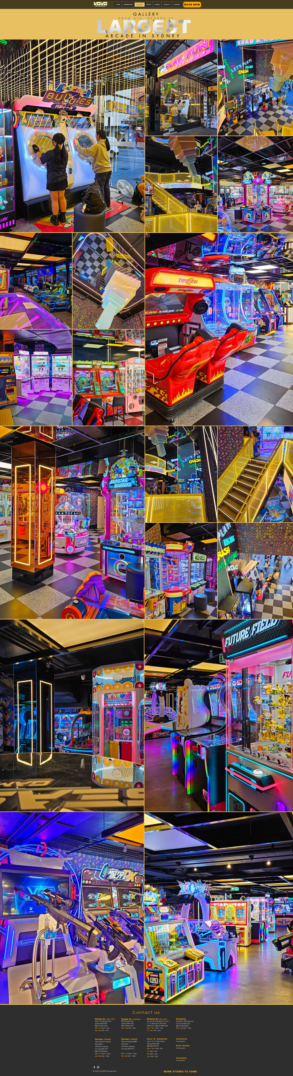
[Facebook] (94, 1067)
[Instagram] (98, 1067)
